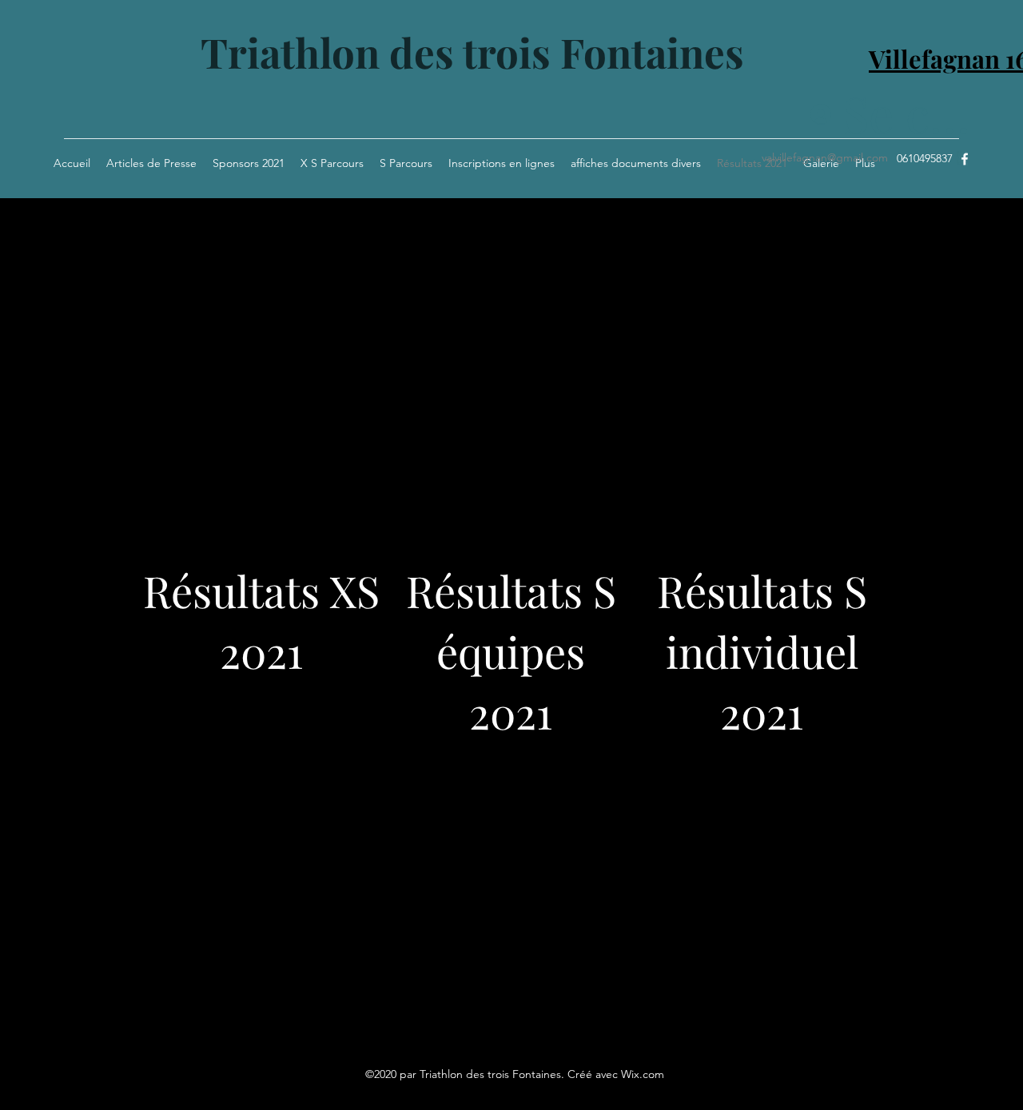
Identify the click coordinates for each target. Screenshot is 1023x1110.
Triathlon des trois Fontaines (472, 52)
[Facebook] (965, 159)
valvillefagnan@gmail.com (825, 157)
